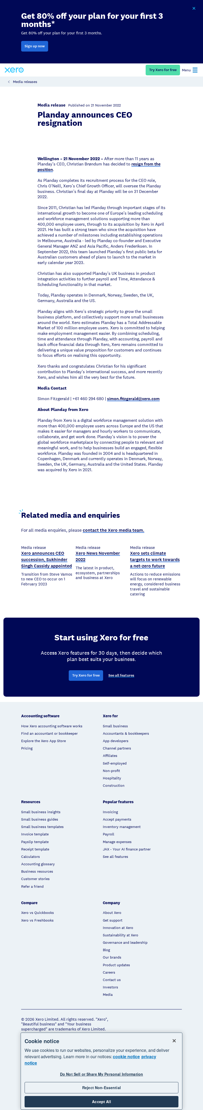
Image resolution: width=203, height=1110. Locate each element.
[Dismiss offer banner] (194, 8)
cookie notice (126, 1056)
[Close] (174, 1041)
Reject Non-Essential (101, 1087)
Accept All (101, 1101)
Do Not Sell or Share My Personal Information (101, 1074)
